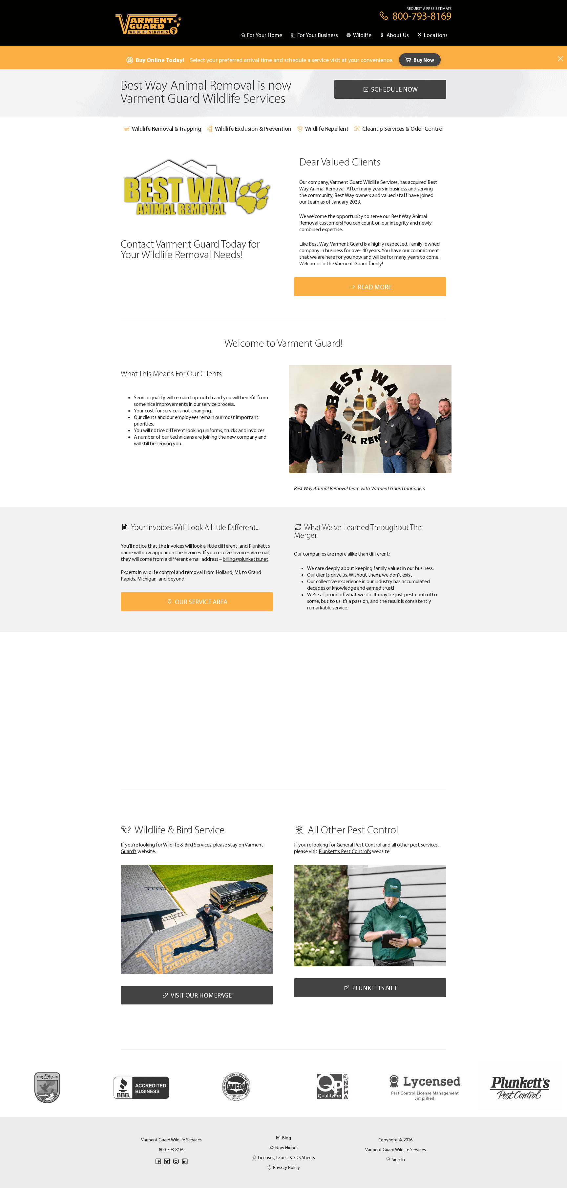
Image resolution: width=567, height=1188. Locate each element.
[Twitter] (167, 1161)
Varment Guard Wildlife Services (395, 1150)
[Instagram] (176, 1161)
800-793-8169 (171, 1150)
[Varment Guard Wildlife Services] (148, 27)
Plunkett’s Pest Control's (345, 851)
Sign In (398, 1159)
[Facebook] (158, 1161)
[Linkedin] (185, 1161)
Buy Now (423, 59)
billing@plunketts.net (245, 559)
